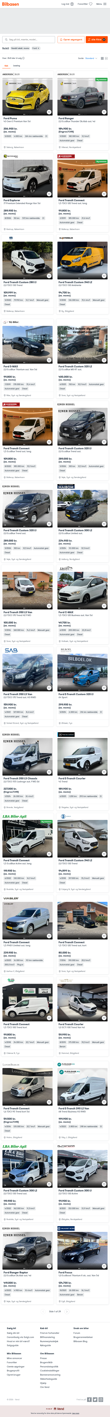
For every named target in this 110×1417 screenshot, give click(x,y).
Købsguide (45, 1345)
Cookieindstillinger (49, 1370)
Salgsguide (12, 1345)
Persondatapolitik (49, 1366)
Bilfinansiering (47, 1337)
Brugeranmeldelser (83, 1337)
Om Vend (44, 1387)
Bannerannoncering (50, 1374)
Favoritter (12, 1362)
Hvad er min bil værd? (18, 1341)
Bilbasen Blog (80, 1341)
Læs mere (75, 1413)
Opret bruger (13, 1374)
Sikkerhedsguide (48, 1379)
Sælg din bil (13, 1333)
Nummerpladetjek (49, 1341)
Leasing (16, 65)
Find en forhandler (49, 1333)
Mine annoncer (14, 1358)
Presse (43, 1358)
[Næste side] (66, 1311)
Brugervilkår (46, 1362)
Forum (76, 1333)
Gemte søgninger (15, 1366)
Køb (6, 65)
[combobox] (28, 39)
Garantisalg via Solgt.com (20, 1337)
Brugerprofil (13, 1370)
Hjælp (43, 1383)
